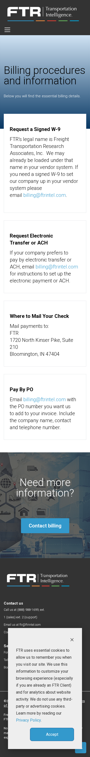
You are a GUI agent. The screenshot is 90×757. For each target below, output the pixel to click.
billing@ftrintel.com (44, 195)
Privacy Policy (28, 720)
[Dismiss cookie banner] (72, 639)
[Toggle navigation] (7, 29)
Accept (52, 734)
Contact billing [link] (45, 526)
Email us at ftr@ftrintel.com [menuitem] (22, 625)
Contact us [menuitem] (13, 603)
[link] (38, 580)
